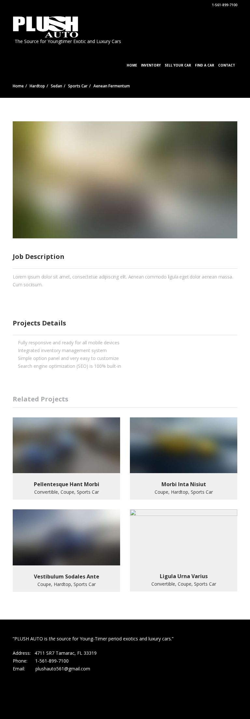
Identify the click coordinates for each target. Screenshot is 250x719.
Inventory (151, 65)
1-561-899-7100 (224, 5)
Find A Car (204, 65)
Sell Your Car (178, 65)
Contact (226, 65)
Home (132, 65)
